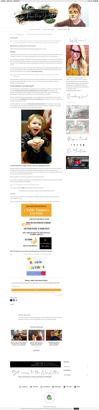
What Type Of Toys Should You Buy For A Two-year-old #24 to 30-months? (19, 344)
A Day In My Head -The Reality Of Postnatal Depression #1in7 (36, 344)
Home (2, 1)
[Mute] (85, 167)
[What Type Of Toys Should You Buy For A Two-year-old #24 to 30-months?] (19, 335)
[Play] (67, 167)
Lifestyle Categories (48, 29)
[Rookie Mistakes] (36, 257)
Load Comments (36, 350)
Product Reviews (61, 29)
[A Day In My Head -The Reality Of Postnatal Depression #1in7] (36, 335)
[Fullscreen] (87, 167)
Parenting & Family (20, 34)
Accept (76, 408)
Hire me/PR (16, 1)
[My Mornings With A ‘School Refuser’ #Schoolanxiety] (54, 335)
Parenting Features (34, 29)
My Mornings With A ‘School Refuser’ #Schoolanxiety (54, 344)
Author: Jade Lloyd (24, 315)
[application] (77, 162)
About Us (9, 1)
